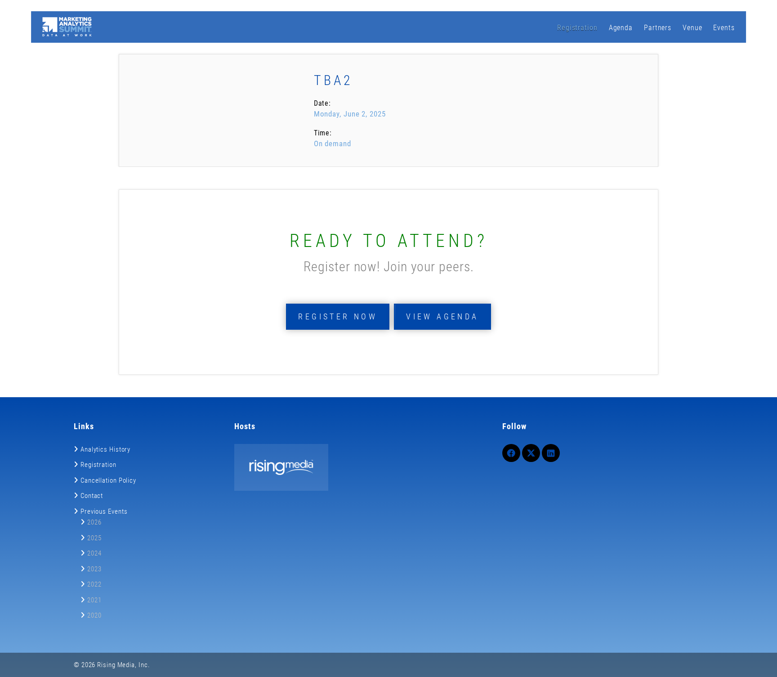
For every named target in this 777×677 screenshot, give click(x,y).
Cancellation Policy (108, 480)
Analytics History (105, 449)
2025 (94, 538)
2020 (94, 615)
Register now (337, 316)
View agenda (442, 316)
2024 (94, 553)
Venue (692, 27)
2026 (94, 522)
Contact (91, 496)
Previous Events (104, 511)
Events (723, 27)
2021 (94, 600)
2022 (94, 584)
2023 (94, 569)
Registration (577, 27)
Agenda (621, 27)
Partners (657, 27)
